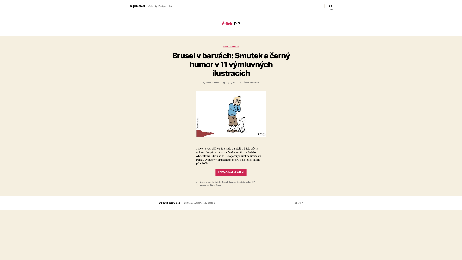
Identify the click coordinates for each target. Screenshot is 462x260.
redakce (215, 82)
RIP (253, 182)
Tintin (212, 185)
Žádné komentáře (251, 82)
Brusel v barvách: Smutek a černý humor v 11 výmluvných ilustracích (231, 64)
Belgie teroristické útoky (210, 182)
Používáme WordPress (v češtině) (199, 203)
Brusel (225, 182)
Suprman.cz (137, 6)
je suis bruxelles (244, 182)
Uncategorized (231, 46)
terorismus (204, 185)
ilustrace (232, 182)
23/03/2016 (231, 82)
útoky (218, 185)
